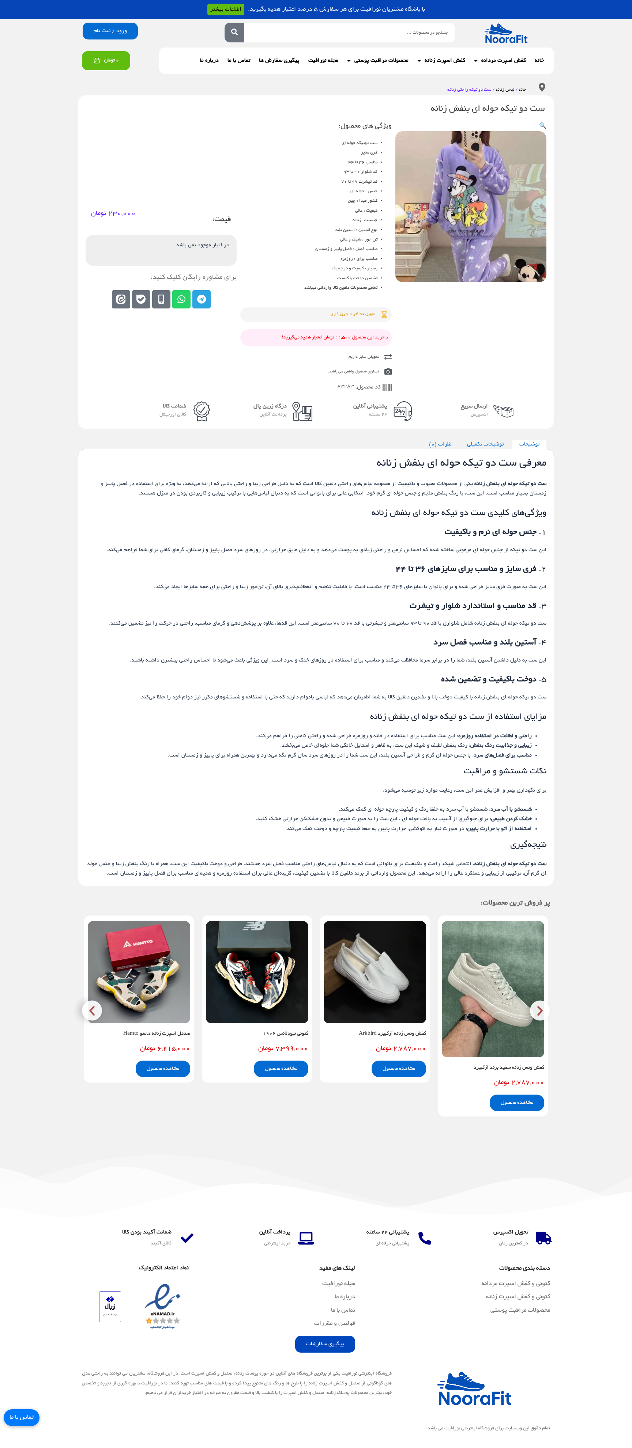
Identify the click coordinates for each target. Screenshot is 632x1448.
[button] (542, 126)
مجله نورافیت (323, 61)
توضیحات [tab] (529, 444)
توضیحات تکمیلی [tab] (485, 444)
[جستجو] (234, 32)
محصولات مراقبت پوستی (381, 61)
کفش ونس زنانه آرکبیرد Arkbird (392, 1033)
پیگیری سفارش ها (279, 61)
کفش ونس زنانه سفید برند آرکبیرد (509, 1067)
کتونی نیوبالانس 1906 (285, 1033)
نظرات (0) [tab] (440, 444)
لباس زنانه (505, 89)
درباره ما (209, 61)
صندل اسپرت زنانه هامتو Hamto (156, 1033)
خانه (539, 61)
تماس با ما (238, 61)
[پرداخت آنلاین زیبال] (110, 1308)
